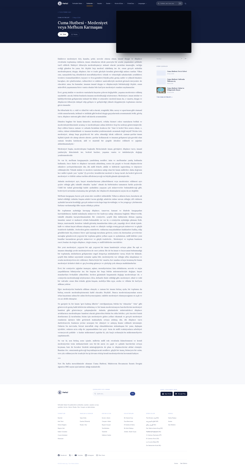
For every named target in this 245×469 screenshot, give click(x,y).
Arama (170, 421)
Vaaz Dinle (83, 418)
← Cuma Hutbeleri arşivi (64, 12)
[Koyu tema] (185, 3)
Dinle (64, 34)
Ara (133, 393)
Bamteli (60, 418)
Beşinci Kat (61, 428)
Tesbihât (104, 431)
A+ (186, 59)
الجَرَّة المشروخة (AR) (152, 421)
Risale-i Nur (83, 425)
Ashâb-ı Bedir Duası (130, 431)
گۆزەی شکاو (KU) (151, 425)
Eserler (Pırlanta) (85, 421)
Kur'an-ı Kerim (106, 418)
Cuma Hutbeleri (63, 17)
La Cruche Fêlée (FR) (152, 442)
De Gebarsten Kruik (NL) (153, 445)
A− (182, 58)
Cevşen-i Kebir (106, 421)
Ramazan (60, 438)
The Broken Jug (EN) (152, 418)
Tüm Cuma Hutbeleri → (164, 97)
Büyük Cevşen (106, 425)
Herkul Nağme (62, 425)
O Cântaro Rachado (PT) (153, 435)
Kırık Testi (60, 421)
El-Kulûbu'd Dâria (129, 425)
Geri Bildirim (172, 425)
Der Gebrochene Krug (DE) (154, 428)
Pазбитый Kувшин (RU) (153, 431)
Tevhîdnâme (105, 428)
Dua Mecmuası (128, 421)
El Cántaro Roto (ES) (152, 438)
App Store (168, 394)
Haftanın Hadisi (106, 435)
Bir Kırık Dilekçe (128, 428)
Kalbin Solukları (62, 431)
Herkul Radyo (172, 418)
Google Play (182, 394)
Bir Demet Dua (128, 418)
